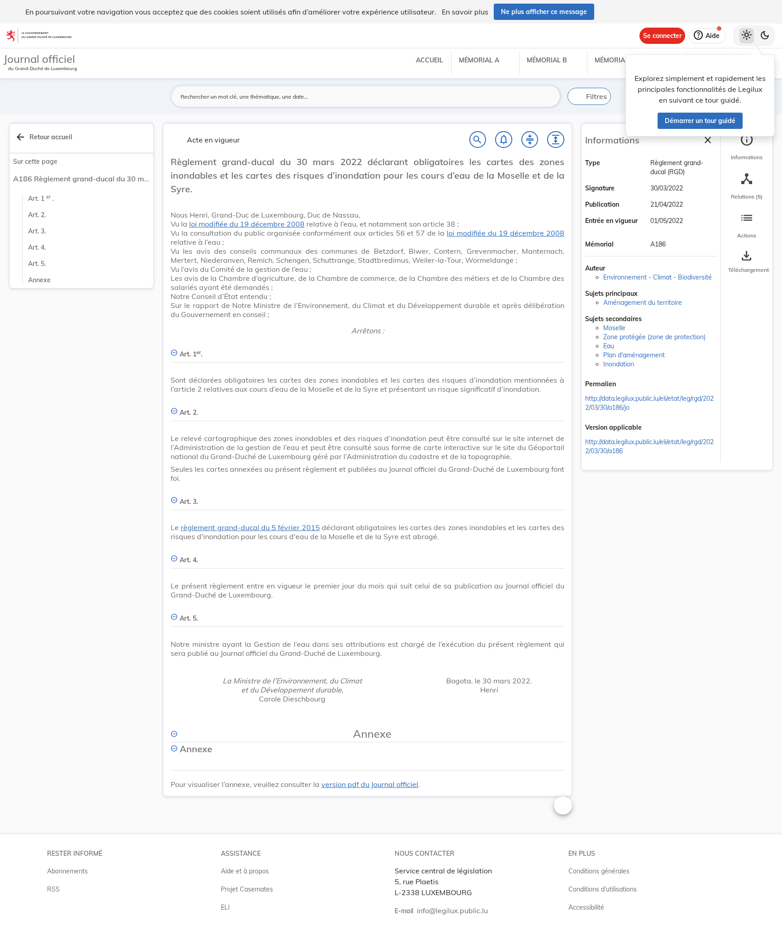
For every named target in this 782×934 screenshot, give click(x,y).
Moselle (614, 328)
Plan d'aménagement (634, 355)
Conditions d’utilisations (602, 889)
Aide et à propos (245, 871)
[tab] (747, 147)
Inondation (618, 364)
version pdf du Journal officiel (369, 784)
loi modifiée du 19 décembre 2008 (247, 223)
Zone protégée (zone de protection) (654, 337)
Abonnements (67, 871)
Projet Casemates (247, 889)
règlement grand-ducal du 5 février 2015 (250, 527)
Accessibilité (586, 907)
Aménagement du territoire (642, 303)
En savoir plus (465, 11)
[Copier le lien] (629, 385)
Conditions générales (598, 871)
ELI (225, 907)
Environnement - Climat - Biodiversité (657, 277)
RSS (53, 889)
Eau (608, 346)
